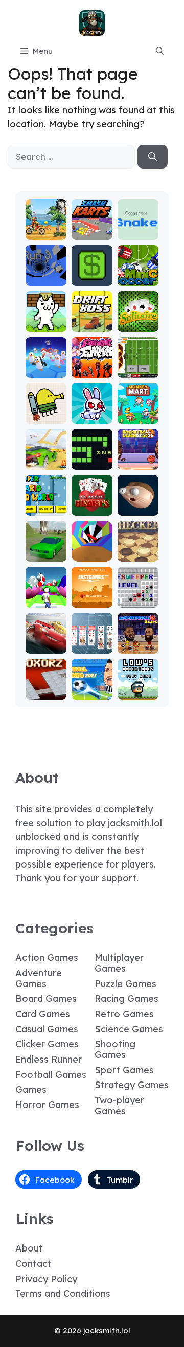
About (29, 1248)
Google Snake (137, 228)
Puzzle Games (125, 984)
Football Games (50, 1074)
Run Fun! (46, 600)
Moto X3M (46, 228)
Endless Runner (48, 1059)
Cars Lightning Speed (45, 637)
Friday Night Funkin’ (92, 361)
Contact (33, 1263)
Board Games (46, 998)
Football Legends (92, 687)
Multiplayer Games (119, 963)
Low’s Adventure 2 (137, 683)
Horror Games (47, 1105)
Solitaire (138, 324)
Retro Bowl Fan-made (137, 356)
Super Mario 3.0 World (46, 494)
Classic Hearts (91, 503)
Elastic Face (138, 503)
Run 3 (46, 278)
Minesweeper (138, 595)
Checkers (137, 549)
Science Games (129, 1029)
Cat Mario (46, 319)
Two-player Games (119, 1105)
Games (31, 1089)
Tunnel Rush (91, 549)
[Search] (152, 157)
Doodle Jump (46, 411)
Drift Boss (91, 319)
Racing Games (126, 998)
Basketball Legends (138, 453)
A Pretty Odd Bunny (91, 407)
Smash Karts (92, 228)
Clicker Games (47, 1044)
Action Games (46, 958)
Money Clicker (92, 273)
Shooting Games (115, 1049)
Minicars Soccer (138, 273)
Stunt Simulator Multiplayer (46, 536)
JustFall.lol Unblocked (46, 361)
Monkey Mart (138, 411)
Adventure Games (38, 978)
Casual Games (46, 1029)
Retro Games (124, 1014)
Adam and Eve (92, 595)
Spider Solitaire (92, 641)
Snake (91, 462)
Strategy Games (132, 1085)
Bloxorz (46, 692)
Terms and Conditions (62, 1294)
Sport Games (124, 1070)
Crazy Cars (46, 457)
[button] (160, 51)
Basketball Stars (137, 641)
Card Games (42, 1014)
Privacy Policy (46, 1279)
